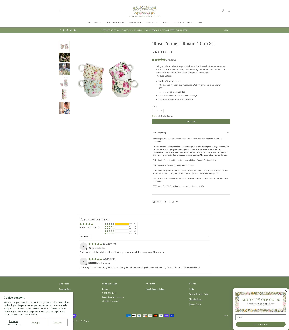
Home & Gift (152, 22)
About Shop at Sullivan (155, 289)
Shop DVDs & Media (115, 22)
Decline (58, 322)
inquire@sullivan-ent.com (113, 297)
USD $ (226, 30)
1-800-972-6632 (109, 293)
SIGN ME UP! (260, 324)
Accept (35, 322)
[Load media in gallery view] (64, 46)
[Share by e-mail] (177, 201)
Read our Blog (65, 289)
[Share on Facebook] (165, 201)
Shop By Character (183, 22)
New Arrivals (94, 22)
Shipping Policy (159, 132)
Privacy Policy (30, 314)
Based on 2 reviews (90, 227)
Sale (200, 22)
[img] (96, 244)
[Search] (60, 10)
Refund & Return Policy (199, 294)
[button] (159, 59)
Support (105, 289)
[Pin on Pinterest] (169, 201)
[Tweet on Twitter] (173, 201)
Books (166, 22)
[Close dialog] (286, 291)
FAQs (191, 289)
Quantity (154, 106)
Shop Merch (135, 22)
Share (158, 202)
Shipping (154, 116)
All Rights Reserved (110, 301)
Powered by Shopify (82, 321)
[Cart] (229, 10)
